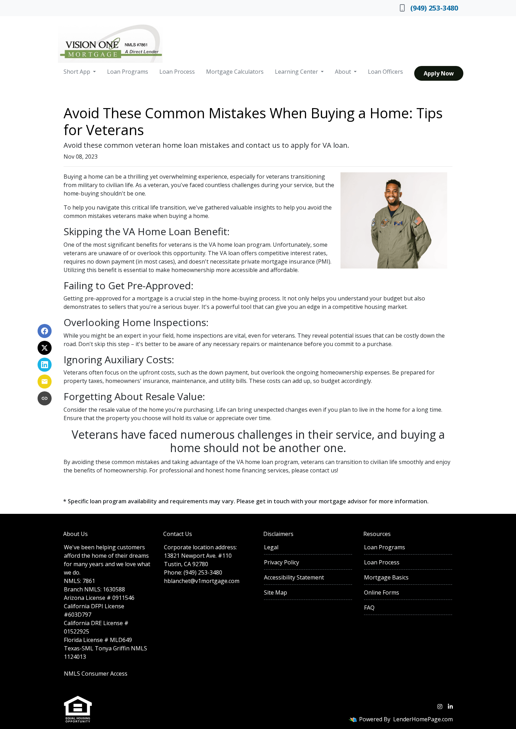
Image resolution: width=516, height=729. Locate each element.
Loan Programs (127, 71)
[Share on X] (45, 348)
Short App (78, 71)
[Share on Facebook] (45, 331)
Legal (271, 547)
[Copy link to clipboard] (45, 398)
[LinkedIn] (450, 706)
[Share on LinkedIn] (45, 365)
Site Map (275, 592)
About (343, 71)
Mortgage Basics (386, 577)
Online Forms (381, 592)
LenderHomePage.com (423, 719)
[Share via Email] (45, 382)
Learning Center (297, 71)
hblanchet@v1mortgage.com (201, 581)
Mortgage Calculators (235, 71)
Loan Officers (385, 71)
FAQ (369, 607)
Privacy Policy (281, 562)
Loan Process (177, 71)
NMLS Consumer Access (95, 673)
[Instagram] (439, 706)
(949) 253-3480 (434, 8)
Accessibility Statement (294, 577)
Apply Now (439, 73)
